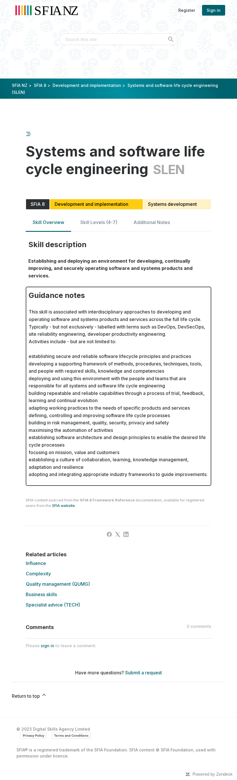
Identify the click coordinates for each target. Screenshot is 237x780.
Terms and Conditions (71, 736)
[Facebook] (109, 534)
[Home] (48, 10)
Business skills (41, 594)
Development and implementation (87, 85)
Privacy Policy (33, 736)
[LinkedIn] (126, 534)
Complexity (38, 573)
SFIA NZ (19, 85)
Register (186, 10)
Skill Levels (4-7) (98, 222)
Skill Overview (48, 222)
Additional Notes (152, 222)
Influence (36, 563)
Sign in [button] (214, 10)
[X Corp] (117, 534)
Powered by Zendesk (212, 774)
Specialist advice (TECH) (53, 605)
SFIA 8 (40, 85)
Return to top (26, 696)
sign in (47, 645)
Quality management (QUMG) (58, 584)
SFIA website (63, 505)
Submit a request (143, 672)
